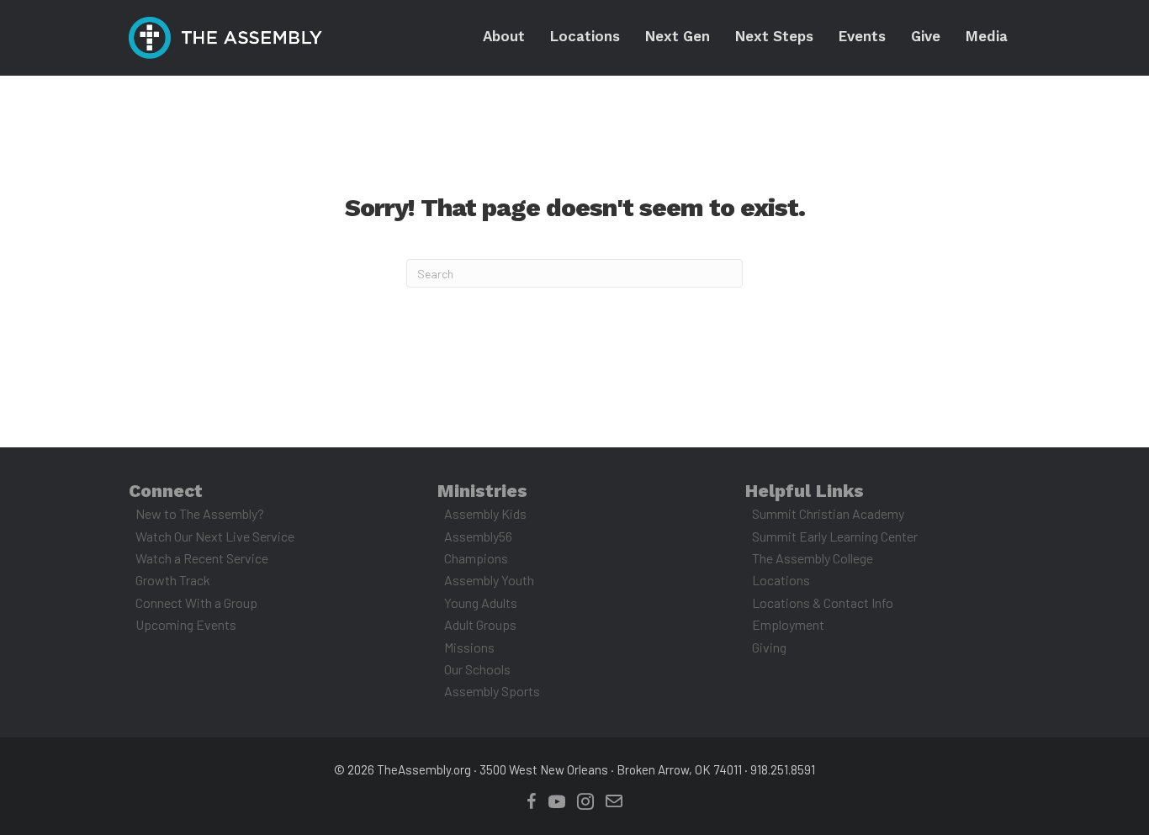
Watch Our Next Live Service (214, 536)
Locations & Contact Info (822, 602)
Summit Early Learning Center (835, 536)
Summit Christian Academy (828, 513)
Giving (769, 647)
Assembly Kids (485, 513)
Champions (476, 558)
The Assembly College (812, 558)
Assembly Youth (489, 580)
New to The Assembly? (199, 513)
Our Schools (477, 669)
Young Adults (480, 602)
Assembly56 (478, 536)
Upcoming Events (185, 624)
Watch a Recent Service (201, 558)
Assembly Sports (492, 691)
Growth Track (172, 580)
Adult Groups (480, 624)
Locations (781, 580)
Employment (788, 624)
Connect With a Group (196, 602)
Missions (469, 647)
